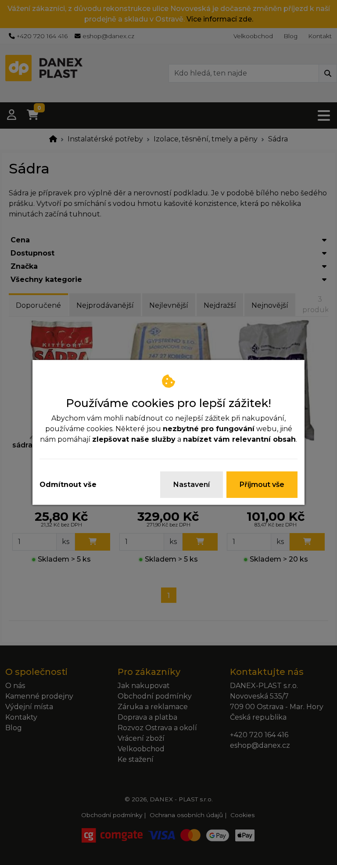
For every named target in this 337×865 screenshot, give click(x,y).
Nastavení (191, 484)
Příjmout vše (262, 484)
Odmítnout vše (68, 484)
